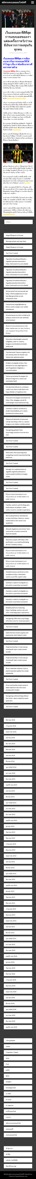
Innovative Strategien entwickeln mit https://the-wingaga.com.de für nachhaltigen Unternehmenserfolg (18, 400)
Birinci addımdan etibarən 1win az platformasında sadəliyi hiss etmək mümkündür (17, 670)
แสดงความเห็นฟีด (12, 1160)
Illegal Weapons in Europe (14, 235)
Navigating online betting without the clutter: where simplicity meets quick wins (17, 698)
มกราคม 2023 (10, 808)
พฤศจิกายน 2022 (11, 820)
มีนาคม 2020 (10, 1003)
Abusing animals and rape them (16, 241)
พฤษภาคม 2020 (11, 992)
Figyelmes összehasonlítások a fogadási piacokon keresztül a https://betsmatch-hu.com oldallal (17, 261)
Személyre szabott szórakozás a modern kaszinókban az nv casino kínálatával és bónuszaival (17, 411)
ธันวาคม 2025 (10, 743)
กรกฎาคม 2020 (11, 980)
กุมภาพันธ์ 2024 (11, 767)
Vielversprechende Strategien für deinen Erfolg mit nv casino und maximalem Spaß (17, 378)
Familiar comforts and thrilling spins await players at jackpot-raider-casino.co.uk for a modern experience (18, 507)
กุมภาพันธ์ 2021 (11, 938)
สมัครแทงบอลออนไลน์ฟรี (14, 2)
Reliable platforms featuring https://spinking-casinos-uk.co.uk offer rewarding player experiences (17, 610)
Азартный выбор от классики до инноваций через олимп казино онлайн (17, 649)
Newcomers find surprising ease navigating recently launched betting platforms (18, 455)
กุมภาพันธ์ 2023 (11, 803)
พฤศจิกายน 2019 (11, 1027)
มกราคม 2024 (10, 773)
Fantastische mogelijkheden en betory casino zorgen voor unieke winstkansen (17, 307)
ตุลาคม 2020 (10, 962)
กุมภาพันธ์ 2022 (11, 873)
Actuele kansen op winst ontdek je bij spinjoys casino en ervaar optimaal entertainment (18, 317)
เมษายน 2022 (10, 862)
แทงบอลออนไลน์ (11, 1135)
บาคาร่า (8, 1117)
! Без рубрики (10, 1040)
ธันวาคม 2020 (10, 950)
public (8, 1070)
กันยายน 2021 (10, 897)
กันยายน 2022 (10, 832)
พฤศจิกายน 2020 (11, 956)
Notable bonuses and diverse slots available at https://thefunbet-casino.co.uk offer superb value (17, 574)
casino (8, 1046)
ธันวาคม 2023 (10, 779)
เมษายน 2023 (10, 791)
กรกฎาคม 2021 (11, 909)
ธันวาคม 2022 (10, 814)
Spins (7, 1076)
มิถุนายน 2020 (10, 986)
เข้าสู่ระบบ (9, 1148)
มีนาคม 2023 (10, 797)
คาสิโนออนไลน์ (11, 1111)
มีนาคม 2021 (10, 932)
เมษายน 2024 (10, 755)
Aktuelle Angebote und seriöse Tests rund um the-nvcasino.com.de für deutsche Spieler (18, 531)
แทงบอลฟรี (9, 1129)
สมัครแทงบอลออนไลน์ (13, 1123)
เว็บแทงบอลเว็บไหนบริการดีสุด (16, 98)
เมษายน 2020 (10, 997)
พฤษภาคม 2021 (11, 921)
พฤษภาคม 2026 (11, 732)
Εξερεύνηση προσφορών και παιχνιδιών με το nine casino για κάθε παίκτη (17, 496)
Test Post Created (12, 253)
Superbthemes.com (21, 1176)
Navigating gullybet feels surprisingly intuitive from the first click (17, 432)
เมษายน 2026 (10, 738)
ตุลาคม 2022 (10, 826)
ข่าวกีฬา (8, 1094)
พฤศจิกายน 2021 (11, 885)
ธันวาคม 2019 (10, 1021)
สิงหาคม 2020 (10, 974)
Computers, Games (12, 1052)
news (7, 1058)
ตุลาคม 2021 (10, 891)
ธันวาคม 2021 (10, 879)
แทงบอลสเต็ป (17, 130)
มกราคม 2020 (10, 1015)
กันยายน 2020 (10, 968)
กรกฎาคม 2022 (11, 844)
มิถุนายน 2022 (10, 850)
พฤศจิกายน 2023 (11, 785)
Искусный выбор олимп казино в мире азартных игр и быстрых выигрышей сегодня (17, 687)
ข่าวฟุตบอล (9, 1105)
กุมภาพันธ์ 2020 (11, 1009)
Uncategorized (11, 1088)
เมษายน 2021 (10, 927)
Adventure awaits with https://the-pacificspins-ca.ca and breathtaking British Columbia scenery (17, 542)
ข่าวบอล (8, 1099)
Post (7, 1064)
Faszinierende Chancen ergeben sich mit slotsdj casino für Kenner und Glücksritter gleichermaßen (18, 354)
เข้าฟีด (8, 1154)
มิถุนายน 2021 (10, 915)
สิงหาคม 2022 (10, 838)
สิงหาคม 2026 (10, 720)
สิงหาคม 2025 (10, 749)
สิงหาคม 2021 (10, 903)
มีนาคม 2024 (10, 761)
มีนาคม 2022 (10, 868)
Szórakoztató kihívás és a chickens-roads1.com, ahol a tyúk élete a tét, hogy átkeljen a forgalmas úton (17, 389)
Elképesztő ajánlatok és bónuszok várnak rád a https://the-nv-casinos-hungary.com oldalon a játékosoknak (18, 421)
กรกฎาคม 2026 (11, 726)
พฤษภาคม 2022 (11, 856)
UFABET (27, 183)
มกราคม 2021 (10, 944)
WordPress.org (11, 1166)
